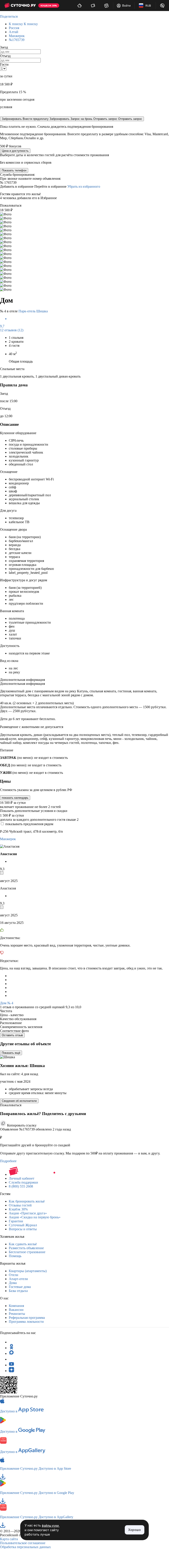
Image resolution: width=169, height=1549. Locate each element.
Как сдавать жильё (23, 1244)
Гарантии (16, 1221)
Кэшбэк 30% (18, 1209)
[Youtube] (11, 1365)
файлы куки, (51, 1525)
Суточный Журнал (23, 1225)
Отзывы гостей (20, 1205)
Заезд (4, 47)
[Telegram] (11, 1342)
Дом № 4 (6, 1003)
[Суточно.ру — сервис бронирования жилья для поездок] (20, 5)
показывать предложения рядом (29, 824)
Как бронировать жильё (27, 1201)
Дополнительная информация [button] (22, 680)
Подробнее (8, 1161)
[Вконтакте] (11, 1359)
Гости (4, 64)
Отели (13, 1275)
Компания (16, 1306)
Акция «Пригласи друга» (28, 1213)
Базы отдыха (18, 1291)
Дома (13, 1283)
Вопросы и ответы (23, 1229)
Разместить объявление (26, 1248)
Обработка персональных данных (25, 1547)
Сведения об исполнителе (19, 1100)
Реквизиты (17, 1314)
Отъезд (5, 56)
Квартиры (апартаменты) (28, 1271)
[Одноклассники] (11, 1348)
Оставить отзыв (12, 1035)
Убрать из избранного (83, 186)
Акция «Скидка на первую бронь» (35, 1217)
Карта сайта (9, 1539)
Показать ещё (11, 1052)
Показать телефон (14, 170)
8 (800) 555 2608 (21, 1186)
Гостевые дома (20, 1287)
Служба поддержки (23, 1182)
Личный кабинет (21, 1178)
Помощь (15, 1256)
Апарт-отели (18, 1279)
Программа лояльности (26, 1321)
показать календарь (15, 797)
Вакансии (16, 1310)
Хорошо (134, 1530)
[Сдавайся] (79, 5)
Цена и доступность (15, 150)
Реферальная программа (27, 1317)
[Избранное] (106, 5)
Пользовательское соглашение (22, 1543)
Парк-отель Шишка (33, 311)
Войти (126, 5)
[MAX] (11, 1353)
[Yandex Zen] (11, 1371)
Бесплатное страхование (27, 1252)
